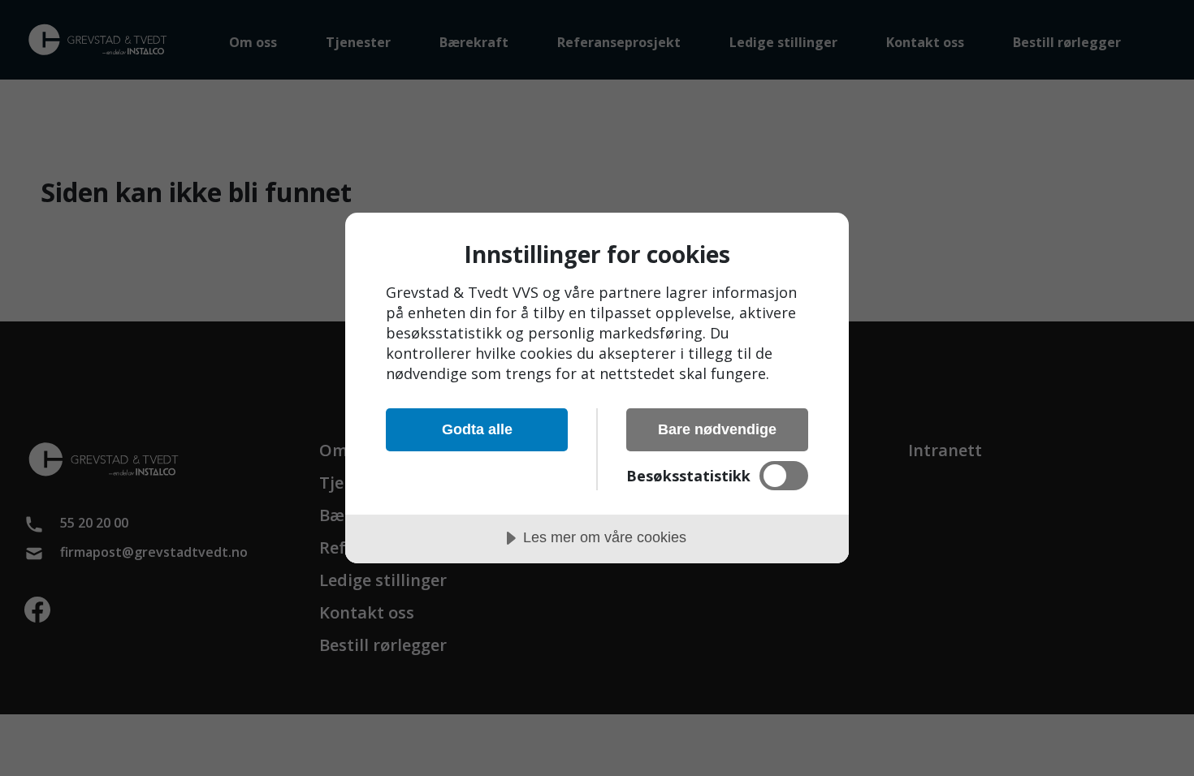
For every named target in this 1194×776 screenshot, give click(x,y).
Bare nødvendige (717, 429)
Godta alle (477, 429)
